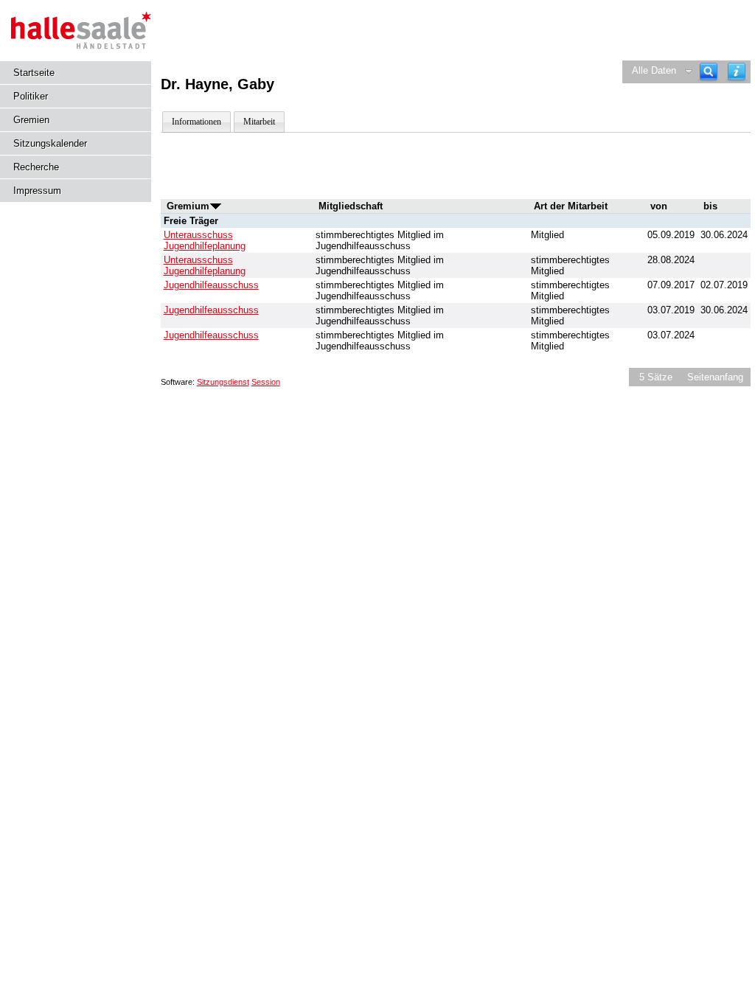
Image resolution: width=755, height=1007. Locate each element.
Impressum (37, 190)
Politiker (30, 96)
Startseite (34, 72)
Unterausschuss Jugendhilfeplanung (205, 240)
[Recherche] (709, 71)
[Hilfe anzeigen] (737, 71)
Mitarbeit (259, 121)
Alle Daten (654, 70)
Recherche (36, 167)
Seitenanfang (715, 377)
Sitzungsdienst (223, 381)
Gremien (31, 119)
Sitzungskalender (50, 143)
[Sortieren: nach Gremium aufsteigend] (215, 206)
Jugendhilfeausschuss (211, 284)
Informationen (196, 121)
